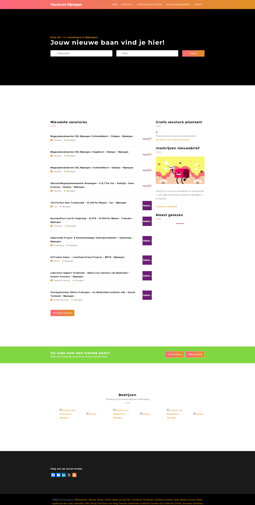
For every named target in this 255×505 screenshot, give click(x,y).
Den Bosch (102, 503)
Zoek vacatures (174, 354)
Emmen (178, 503)
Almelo (100, 499)
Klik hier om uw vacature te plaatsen (173, 139)
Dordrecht (144, 503)
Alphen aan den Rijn (121, 499)
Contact (198, 4)
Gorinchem (198, 503)
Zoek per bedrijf (195, 354)
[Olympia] (82, 414)
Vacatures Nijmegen (66, 4)
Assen (176, 499)
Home (114, 4)
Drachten (154, 503)
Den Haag (113, 503)
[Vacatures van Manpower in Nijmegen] (60, 414)
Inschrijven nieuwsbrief (178, 4)
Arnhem (169, 499)
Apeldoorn (159, 499)
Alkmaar (92, 499)
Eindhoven (169, 503)
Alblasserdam (81, 499)
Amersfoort (137, 499)
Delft (87, 503)
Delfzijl (93, 503)
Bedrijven (126, 4)
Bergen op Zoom (188, 499)
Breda (199, 499)
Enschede (187, 503)
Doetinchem (133, 503)
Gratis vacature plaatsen (149, 4)
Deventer (123, 503)
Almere (108, 499)
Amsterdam (148, 499)
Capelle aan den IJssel (62, 503)
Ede (161, 503)
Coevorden (79, 503)
